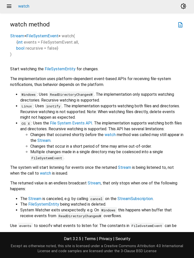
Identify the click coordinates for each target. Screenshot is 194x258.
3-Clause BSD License (139, 251)
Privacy (105, 238)
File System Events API (71, 123)
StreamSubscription (135, 198)
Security (122, 238)
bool (20, 48)
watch (110, 134)
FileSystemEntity (60, 69)
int (20, 42)
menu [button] (9, 6)
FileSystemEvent (42, 35)
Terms (90, 238)
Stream (17, 35)
